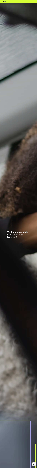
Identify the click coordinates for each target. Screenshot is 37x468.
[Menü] (35, 462)
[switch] (34, 464)
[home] (10, 1)
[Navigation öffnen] (2, 1)
